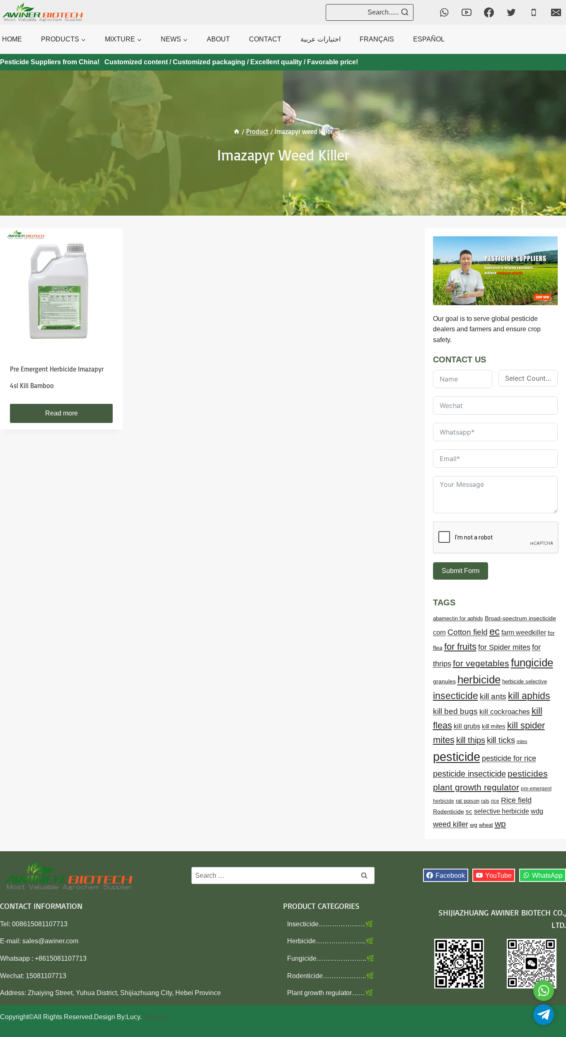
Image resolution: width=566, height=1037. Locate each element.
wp (500, 823)
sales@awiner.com (50, 941)
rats (485, 801)
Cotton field (467, 632)
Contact (265, 39)
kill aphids (529, 695)
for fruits (460, 646)
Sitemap (155, 1016)
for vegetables (481, 663)
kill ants (493, 696)
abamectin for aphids (458, 618)
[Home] (236, 131)
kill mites (494, 726)
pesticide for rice (509, 758)
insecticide (455, 695)
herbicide (479, 679)
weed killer (450, 824)
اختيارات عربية (320, 39)
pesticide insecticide (469, 773)
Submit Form (460, 570)
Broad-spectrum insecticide (520, 618)
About (218, 39)
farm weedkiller (523, 632)
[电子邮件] (556, 12)
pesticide (456, 756)
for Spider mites (504, 647)
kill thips (470, 740)
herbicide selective (524, 681)
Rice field (516, 800)
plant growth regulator (476, 787)
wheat (486, 825)
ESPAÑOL (429, 39)
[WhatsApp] (444, 12)
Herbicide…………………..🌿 (330, 941)
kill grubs (467, 726)
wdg (537, 811)
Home (12, 39)
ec (494, 631)
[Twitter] (511, 12)
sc (469, 811)
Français (377, 39)
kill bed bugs (455, 711)
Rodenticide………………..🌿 (330, 975)
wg (473, 825)
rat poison (467, 801)
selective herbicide (501, 811)
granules (444, 681)
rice (495, 801)
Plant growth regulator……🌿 (330, 992)
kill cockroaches (504, 712)
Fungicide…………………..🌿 (331, 958)
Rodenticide (448, 812)
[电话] (534, 12)
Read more (61, 413)
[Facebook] (489, 12)
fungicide (532, 662)
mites (522, 741)
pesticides (528, 773)
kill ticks (501, 740)
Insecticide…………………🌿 (330, 924)
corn (439, 632)
